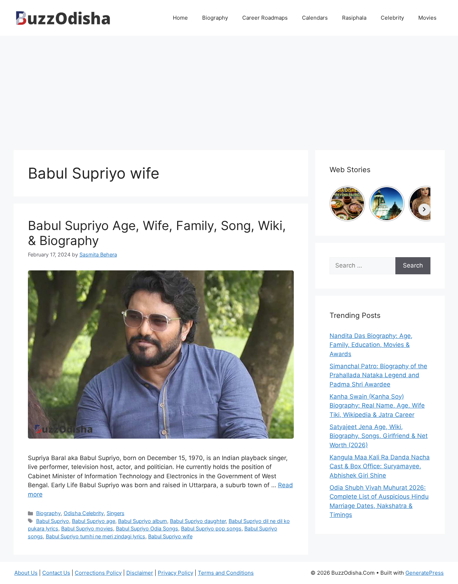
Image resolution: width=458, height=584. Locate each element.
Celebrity (392, 17)
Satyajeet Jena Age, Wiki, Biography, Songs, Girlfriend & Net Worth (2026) (379, 436)
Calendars (315, 17)
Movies (427, 17)
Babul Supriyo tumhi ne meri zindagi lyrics (95, 536)
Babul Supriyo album (142, 521)
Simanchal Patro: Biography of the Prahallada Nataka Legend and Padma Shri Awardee (378, 375)
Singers (116, 513)
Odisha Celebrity (84, 513)
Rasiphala (354, 17)
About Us (26, 572)
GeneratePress (424, 572)
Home (180, 17)
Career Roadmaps (265, 17)
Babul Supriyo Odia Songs (147, 528)
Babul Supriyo (52, 521)
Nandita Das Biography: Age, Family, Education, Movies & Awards (371, 345)
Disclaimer (139, 572)
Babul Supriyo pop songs (211, 528)
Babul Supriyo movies (87, 528)
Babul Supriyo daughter (198, 521)
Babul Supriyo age (93, 521)
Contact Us (56, 572)
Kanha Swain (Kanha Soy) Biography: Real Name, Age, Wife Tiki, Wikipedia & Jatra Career (377, 405)
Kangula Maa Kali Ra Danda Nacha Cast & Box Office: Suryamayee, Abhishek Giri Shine (380, 466)
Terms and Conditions (226, 572)
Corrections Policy (98, 572)
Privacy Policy (175, 572)
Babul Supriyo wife (170, 536)
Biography (215, 17)
